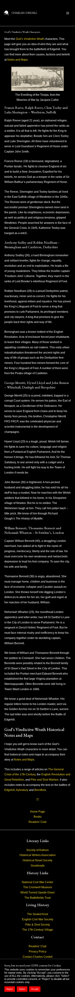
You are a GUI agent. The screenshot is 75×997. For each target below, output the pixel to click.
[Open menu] (37, 799)
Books (38, 816)
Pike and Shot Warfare (44, 779)
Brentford (40, 789)
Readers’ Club (37, 821)
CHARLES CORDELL (24, 13)
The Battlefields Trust (37, 897)
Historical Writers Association (38, 855)
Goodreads (37, 865)
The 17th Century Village (37, 929)
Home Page (37, 811)
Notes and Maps (17, 59)
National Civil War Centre (37, 882)
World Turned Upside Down (37, 892)
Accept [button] (34, 989)
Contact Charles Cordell (37, 956)
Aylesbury (22, 789)
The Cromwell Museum (37, 887)
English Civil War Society (37, 919)
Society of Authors (37, 850)
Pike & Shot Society (37, 924)
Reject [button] (9, 989)
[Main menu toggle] (68, 13)
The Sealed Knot (37, 914)
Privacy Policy (37, 951)
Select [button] (22, 989)
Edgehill (9, 789)
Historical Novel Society (37, 860)
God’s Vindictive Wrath (30, 38)
